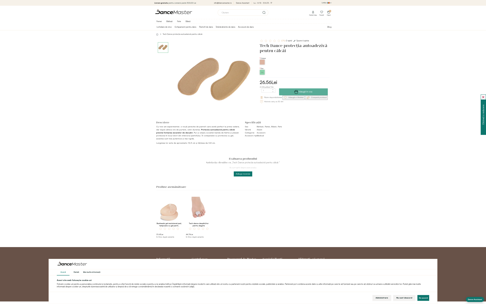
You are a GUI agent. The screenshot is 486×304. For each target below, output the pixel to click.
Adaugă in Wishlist (296, 97)
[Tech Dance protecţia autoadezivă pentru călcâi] (215, 81)
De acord (423, 298)
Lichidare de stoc (164, 27)
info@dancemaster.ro (223, 3)
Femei (159, 21)
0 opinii (287, 40)
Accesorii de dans (246, 27)
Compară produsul (319, 97)
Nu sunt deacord (404, 298)
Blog (329, 27)
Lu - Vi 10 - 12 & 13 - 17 (263, 3)
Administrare (382, 298)
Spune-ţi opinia (302, 40)
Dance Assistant (242, 3)
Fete (179, 21)
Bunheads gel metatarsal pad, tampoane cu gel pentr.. (169, 224)
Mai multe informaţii (91, 272)
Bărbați (169, 21)
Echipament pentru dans (185, 27)
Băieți (188, 21)
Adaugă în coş (305, 91)
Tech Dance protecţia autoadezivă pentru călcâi (182, 34)
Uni (262, 72)
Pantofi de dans (206, 27)
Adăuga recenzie (243, 174)
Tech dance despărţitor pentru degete (199, 224)
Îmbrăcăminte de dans (225, 27)
